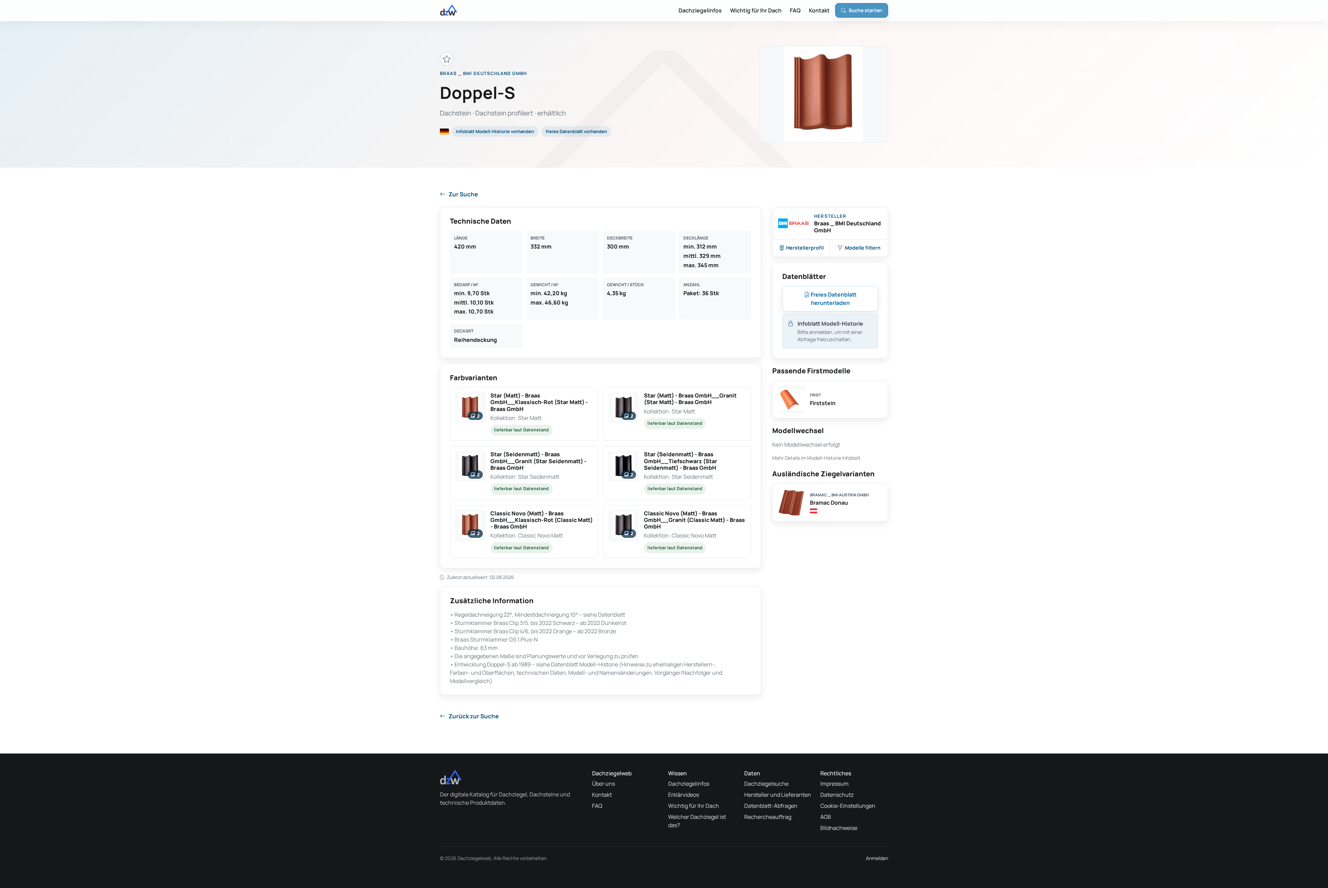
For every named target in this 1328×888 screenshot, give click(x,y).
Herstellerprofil (805, 247)
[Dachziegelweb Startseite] (448, 10)
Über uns (603, 783)
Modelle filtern (862, 247)
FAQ (795, 10)
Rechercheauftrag (767, 817)
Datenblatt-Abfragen (770, 806)
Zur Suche (463, 194)
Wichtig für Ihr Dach (756, 10)
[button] (524, 414)
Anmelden (877, 858)
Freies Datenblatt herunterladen (833, 299)
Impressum (834, 783)
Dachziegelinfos (700, 10)
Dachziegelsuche (766, 783)
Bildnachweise (838, 828)
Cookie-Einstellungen (847, 806)
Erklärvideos (683, 794)
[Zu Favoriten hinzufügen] (446, 59)
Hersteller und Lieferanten (777, 794)
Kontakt (819, 10)
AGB (825, 817)
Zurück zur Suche (474, 716)
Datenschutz (837, 794)
